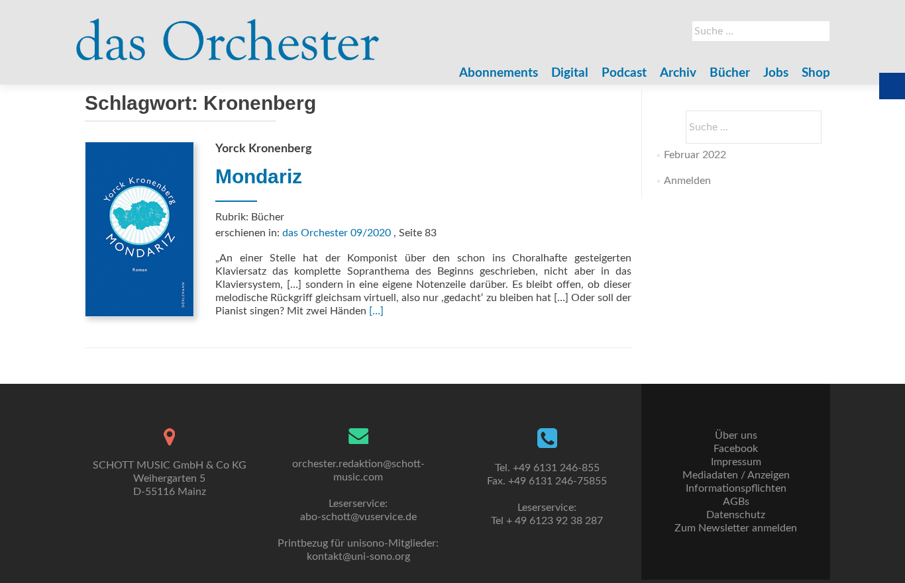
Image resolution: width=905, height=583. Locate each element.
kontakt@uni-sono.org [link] (358, 556)
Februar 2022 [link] (695, 155)
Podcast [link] (624, 73)
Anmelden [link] (687, 180)
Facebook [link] (736, 448)
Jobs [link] (775, 73)
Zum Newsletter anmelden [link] (735, 528)
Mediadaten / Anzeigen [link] (736, 475)
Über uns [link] (736, 435)
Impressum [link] (736, 462)
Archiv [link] (678, 73)
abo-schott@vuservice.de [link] (358, 517)
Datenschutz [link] (735, 515)
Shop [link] (816, 73)
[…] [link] (376, 311)
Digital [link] (569, 73)
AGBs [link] (736, 501)
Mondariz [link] (258, 176)
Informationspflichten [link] (736, 488)
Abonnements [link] (498, 73)
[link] (228, 33)
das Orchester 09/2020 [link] (336, 233)
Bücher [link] (730, 73)
